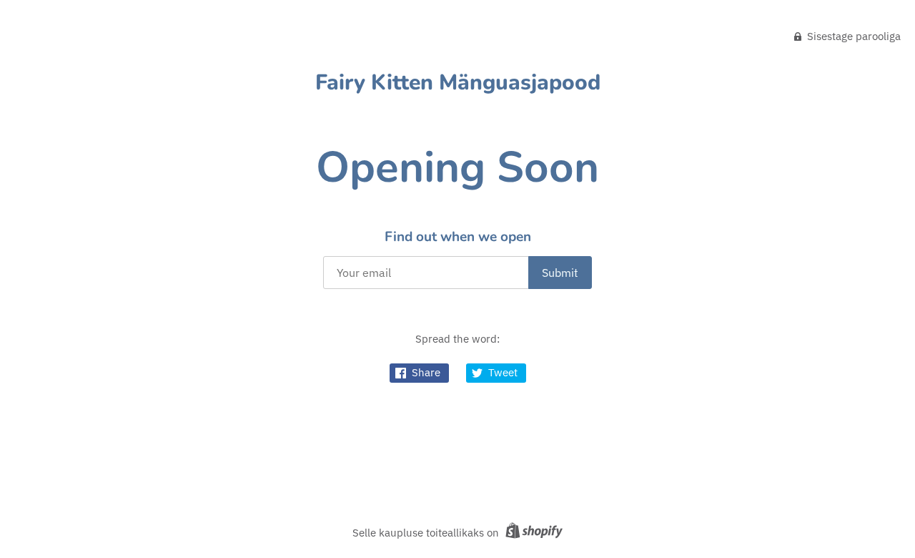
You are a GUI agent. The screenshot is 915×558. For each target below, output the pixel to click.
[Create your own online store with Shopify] (532, 532)
